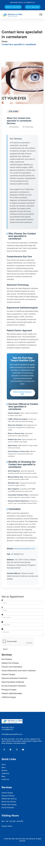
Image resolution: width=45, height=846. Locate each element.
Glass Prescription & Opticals (13, 682)
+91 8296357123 (29, 2)
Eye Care (13, 111)
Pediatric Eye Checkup (9, 804)
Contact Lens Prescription (12, 667)
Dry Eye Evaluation (8, 807)
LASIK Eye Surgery (9, 697)
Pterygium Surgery (9, 690)
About (3, 767)
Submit (5, 649)
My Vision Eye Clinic (15, 839)
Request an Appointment (13, 7)
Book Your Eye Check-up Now (22, 393)
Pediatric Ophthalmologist (12, 693)
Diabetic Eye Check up (9, 799)
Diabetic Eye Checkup (10, 663)
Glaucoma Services (8, 796)
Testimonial (5, 773)
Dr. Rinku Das (28, 127)
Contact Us (5, 779)
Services (4, 770)
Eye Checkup (7, 659)
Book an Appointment (32, 7)
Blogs (3, 776)
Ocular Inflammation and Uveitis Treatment (19, 671)
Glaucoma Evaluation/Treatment (14, 678)
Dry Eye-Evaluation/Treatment (14, 686)
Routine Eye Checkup (9, 801)
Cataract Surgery (8, 674)
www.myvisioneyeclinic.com (24, 548)
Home (4, 41)
